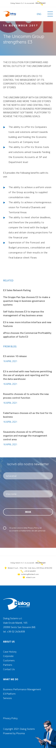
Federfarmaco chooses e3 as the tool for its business (27, 415)
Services (7, 698)
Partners (7, 665)
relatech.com (30, 577)
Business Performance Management (22, 689)
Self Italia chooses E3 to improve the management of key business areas (23, 313)
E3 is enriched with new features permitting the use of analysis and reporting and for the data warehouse (27, 375)
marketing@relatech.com (30, 574)
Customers (9, 660)
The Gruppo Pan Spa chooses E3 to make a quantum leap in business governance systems (26, 300)
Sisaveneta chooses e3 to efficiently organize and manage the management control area (25, 435)
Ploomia (20, 733)
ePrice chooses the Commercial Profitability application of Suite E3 (27, 335)
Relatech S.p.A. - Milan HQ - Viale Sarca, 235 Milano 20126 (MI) (30, 568)
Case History (9, 651)
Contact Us (9, 669)
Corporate (8, 656)
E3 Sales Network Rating (17, 290)
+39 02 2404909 (30, 571)
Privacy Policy (33, 527)
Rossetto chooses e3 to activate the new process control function (26, 396)
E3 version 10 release (15, 356)
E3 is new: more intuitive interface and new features (27, 324)
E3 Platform (9, 694)
